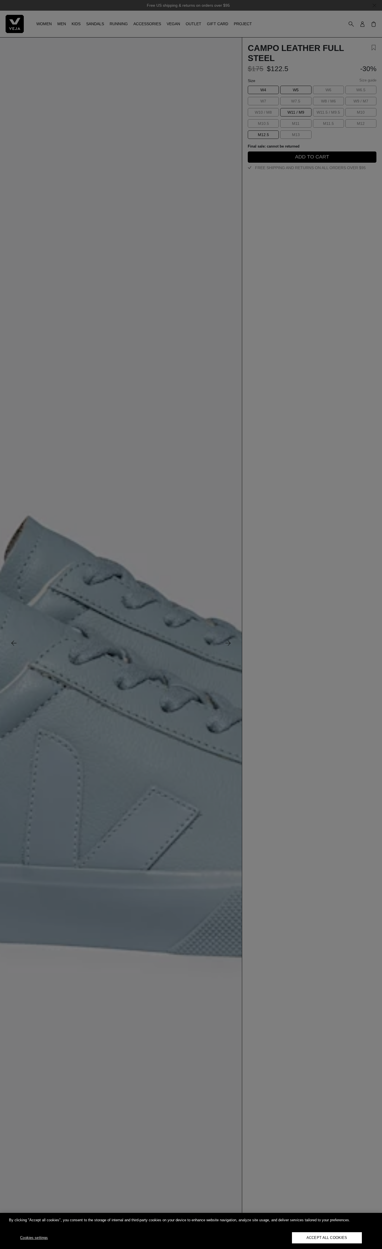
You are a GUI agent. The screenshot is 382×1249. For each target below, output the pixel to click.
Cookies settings (34, 1238)
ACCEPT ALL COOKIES (326, 1238)
